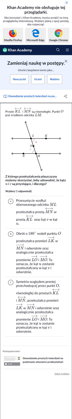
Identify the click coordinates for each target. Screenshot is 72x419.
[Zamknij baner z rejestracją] (66, 61)
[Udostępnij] (66, 96)
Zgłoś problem (62, 374)
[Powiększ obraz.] (36, 146)
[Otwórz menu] (67, 50)
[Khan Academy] (16, 50)
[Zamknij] (66, 2)
